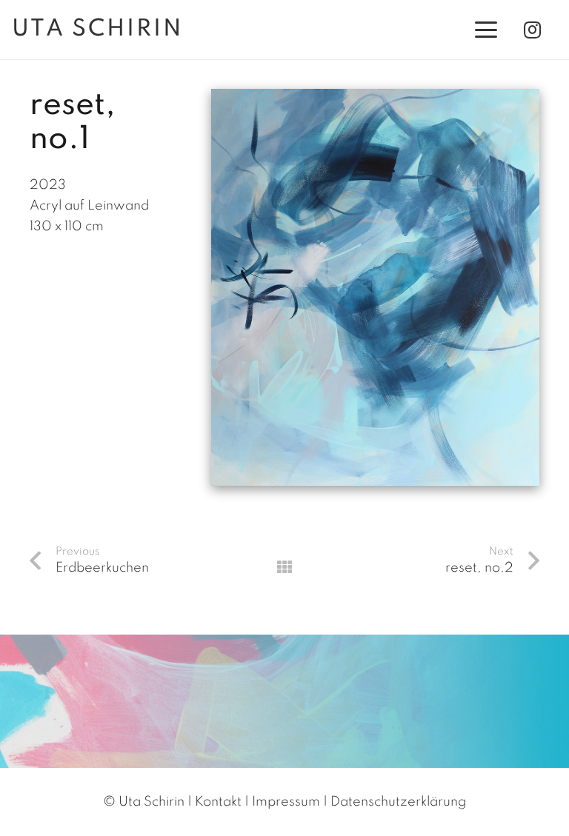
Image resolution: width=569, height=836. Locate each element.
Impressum (286, 802)
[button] (486, 30)
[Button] (284, 567)
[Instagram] (532, 29)
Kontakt (218, 802)
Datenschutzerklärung (398, 802)
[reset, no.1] (375, 99)
